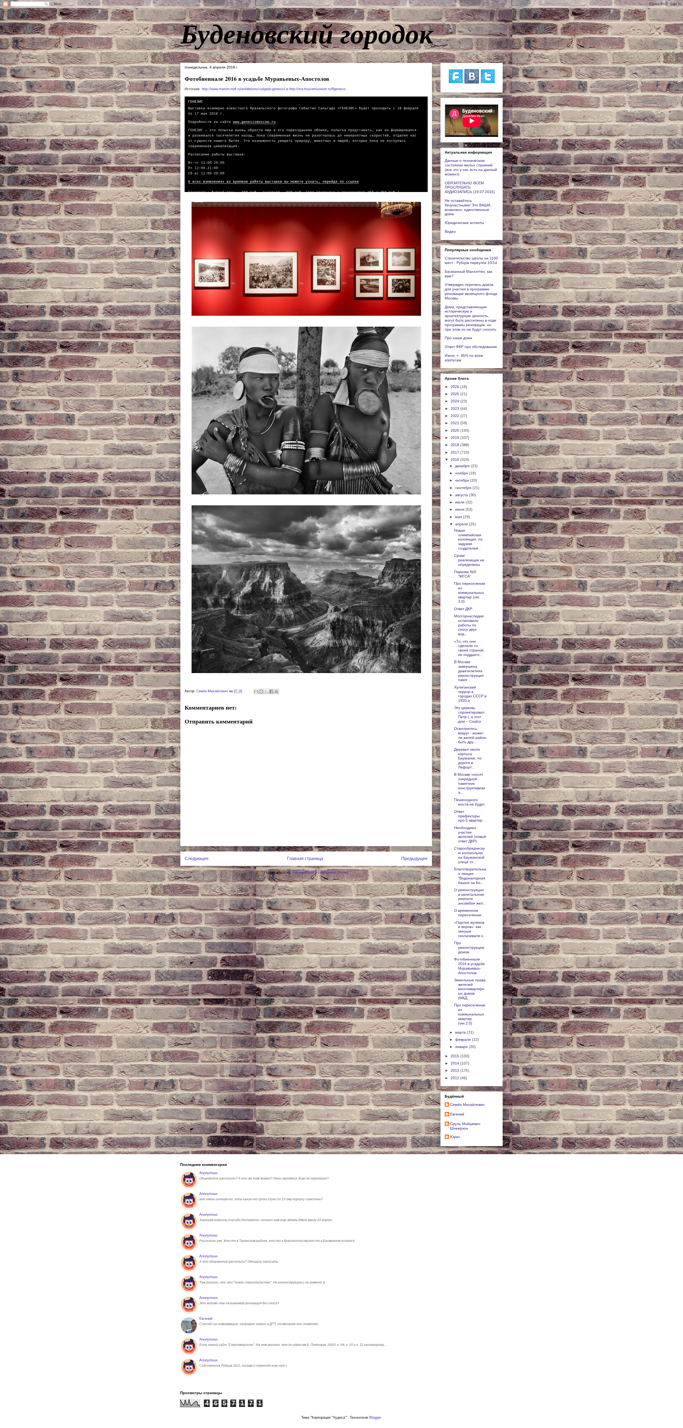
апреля (462, 524)
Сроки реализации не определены (469, 560)
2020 (455, 430)
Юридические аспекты (464, 223)
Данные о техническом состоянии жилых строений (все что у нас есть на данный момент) (471, 167)
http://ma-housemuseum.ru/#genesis (317, 89)
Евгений (457, 1114)
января (462, 1047)
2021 (455, 423)
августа (462, 495)
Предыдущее (414, 858)
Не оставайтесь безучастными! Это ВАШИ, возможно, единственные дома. (468, 207)
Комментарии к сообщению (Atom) (320, 872)
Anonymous (208, 1173)
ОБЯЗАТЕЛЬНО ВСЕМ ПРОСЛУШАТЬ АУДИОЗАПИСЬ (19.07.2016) (470, 187)
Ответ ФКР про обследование (471, 347)
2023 (455, 408)
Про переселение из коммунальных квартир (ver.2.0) (469, 1014)
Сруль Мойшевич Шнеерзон (465, 1126)
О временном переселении (467, 912)
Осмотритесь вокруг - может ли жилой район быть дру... (470, 735)
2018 (455, 445)
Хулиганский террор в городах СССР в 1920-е (470, 694)
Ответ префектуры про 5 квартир (468, 816)
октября (462, 480)
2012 (455, 1078)
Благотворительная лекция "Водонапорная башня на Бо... (470, 876)
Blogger (375, 1417)
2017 (455, 452)
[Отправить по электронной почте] (256, 691)
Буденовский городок (306, 33)
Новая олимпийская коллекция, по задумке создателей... (468, 539)
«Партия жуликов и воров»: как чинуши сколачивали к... (470, 929)
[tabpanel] (306, 149)
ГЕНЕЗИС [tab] (195, 101)
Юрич (455, 1137)
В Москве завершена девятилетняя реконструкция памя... (469, 671)
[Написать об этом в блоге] (261, 691)
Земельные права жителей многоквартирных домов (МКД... (470, 989)
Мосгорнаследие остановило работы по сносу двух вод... (469, 625)
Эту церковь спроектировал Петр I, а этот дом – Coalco (469, 714)
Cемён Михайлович (467, 1104)
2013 (455, 1070)
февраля (463, 1039)
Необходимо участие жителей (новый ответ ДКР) (470, 834)
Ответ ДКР (463, 609)
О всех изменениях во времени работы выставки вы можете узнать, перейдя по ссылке (273, 181)
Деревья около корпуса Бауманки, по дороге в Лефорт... (468, 758)
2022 (455, 416)
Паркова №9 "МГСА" (465, 574)
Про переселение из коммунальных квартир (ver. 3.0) (469, 592)
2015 (455, 1056)
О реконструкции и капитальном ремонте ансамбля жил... (470, 896)
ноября (462, 473)
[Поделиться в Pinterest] (276, 691)
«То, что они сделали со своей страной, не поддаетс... (469, 648)
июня (460, 509)
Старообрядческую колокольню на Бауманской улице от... (469, 855)
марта (461, 1032)
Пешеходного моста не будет (469, 802)
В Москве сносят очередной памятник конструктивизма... (469, 783)
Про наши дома (458, 338)
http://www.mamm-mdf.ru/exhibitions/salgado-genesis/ (243, 89)
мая (459, 517)
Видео (450, 231)
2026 (455, 387)
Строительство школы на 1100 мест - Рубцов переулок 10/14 (471, 260)
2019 (455, 437)
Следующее (197, 858)
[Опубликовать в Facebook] (271, 691)
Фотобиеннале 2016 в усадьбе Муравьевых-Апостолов (469, 966)
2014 (455, 1063)
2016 (455, 459)
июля (460, 502)
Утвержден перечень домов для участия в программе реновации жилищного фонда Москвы (471, 291)
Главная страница (305, 858)
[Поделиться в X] (266, 691)
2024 (455, 401)
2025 (455, 394)
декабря (463, 466)
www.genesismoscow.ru (254, 122)
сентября (463, 488)
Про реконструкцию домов (469, 947)
